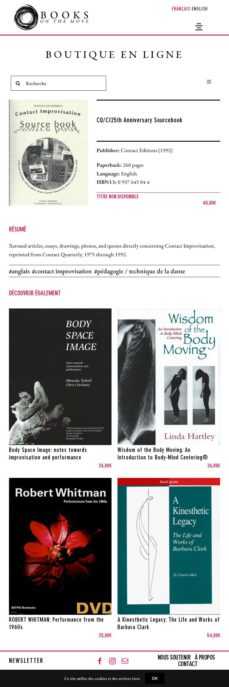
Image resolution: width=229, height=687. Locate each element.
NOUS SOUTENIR (175, 657)
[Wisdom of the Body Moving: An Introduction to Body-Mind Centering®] (168, 376)
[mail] (125, 661)
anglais (21, 271)
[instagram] (112, 661)
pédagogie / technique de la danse (141, 271)
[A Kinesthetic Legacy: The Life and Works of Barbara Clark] (168, 546)
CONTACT (188, 664)
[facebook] (100, 661)
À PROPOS (205, 657)
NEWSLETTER (26, 661)
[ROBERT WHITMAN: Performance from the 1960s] (60, 546)
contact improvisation (63, 271)
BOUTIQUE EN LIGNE (114, 55)
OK (155, 678)
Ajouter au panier (47, 439)
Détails (86, 439)
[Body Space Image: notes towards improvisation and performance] (60, 376)
